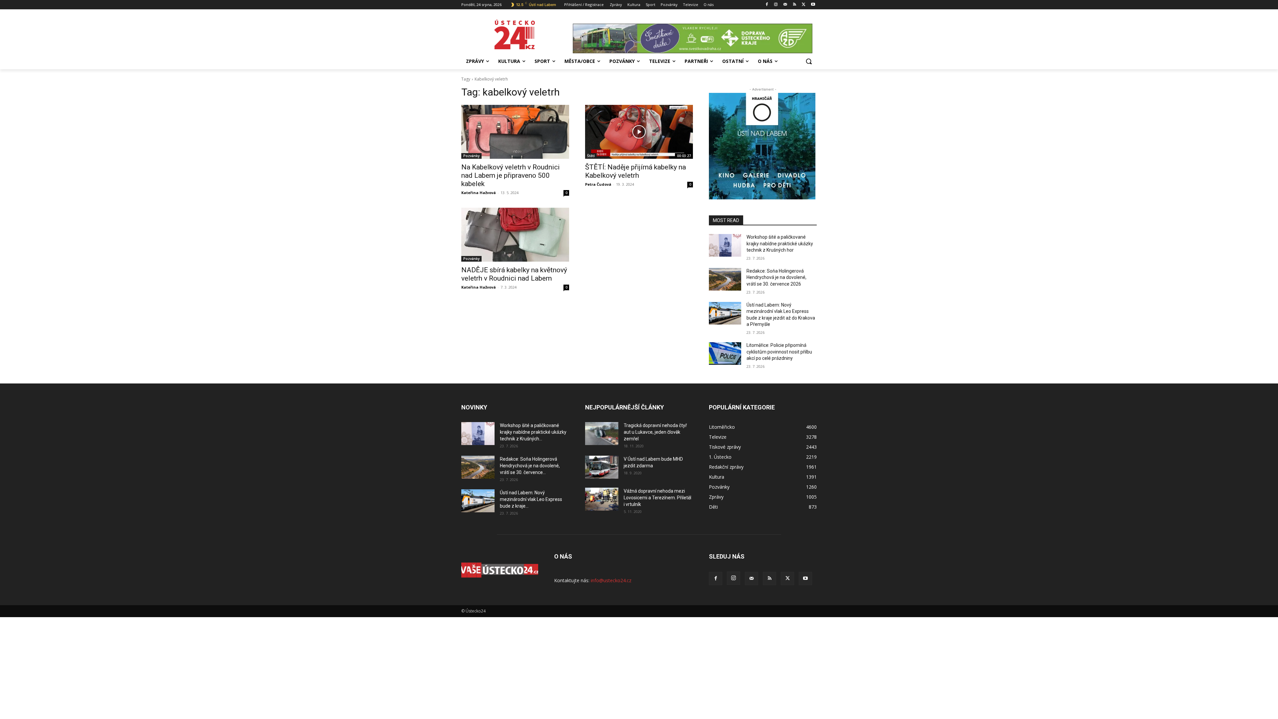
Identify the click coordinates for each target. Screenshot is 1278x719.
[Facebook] (766, 5)
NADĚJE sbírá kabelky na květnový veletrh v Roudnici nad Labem (514, 274)
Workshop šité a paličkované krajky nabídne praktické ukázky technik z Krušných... (533, 432)
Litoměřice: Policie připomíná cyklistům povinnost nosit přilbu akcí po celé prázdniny (779, 352)
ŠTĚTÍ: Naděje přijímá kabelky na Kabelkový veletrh (635, 171)
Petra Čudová (598, 184)
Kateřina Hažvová (478, 192)
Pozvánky (471, 155)
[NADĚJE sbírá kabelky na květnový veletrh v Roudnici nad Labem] (515, 235)
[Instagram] (776, 5)
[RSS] (794, 5)
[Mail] (785, 5)
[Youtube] (813, 5)
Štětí (591, 155)
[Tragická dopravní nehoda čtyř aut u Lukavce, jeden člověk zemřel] (601, 433)
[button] (809, 61)
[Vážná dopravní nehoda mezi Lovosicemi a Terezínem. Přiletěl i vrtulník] (601, 499)
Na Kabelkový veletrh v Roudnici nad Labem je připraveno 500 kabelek (510, 175)
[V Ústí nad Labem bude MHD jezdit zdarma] (601, 467)
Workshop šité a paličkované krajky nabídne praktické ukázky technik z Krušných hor (779, 243)
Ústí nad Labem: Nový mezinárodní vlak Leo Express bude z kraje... (531, 499)
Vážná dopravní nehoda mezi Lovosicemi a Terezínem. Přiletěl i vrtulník (657, 497)
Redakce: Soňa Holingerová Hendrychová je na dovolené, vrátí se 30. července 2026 (776, 277)
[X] (803, 5)
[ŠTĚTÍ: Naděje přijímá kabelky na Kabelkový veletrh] (639, 132)
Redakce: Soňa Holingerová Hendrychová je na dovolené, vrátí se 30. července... (530, 465)
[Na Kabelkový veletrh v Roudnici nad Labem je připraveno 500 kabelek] (515, 132)
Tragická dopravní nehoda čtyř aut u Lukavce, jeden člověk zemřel (655, 432)
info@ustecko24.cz (611, 580)
